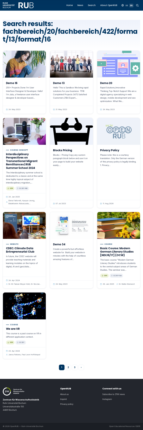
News (80, 5)
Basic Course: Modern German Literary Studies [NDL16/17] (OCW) (117, 251)
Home (69, 5)
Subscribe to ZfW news (113, 394)
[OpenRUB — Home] (18, 5)
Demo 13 (59, 83)
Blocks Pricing (62, 150)
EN (131, 5)
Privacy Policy (109, 150)
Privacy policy (66, 404)
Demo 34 (59, 244)
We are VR (13, 329)
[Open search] (137, 5)
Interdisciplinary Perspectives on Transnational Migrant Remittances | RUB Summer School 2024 (22, 161)
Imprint (63, 399)
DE (127, 5)
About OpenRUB (108, 5)
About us (64, 394)
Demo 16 (12, 83)
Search (92, 5)
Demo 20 (106, 83)
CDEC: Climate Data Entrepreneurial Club (20, 250)
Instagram (107, 399)
